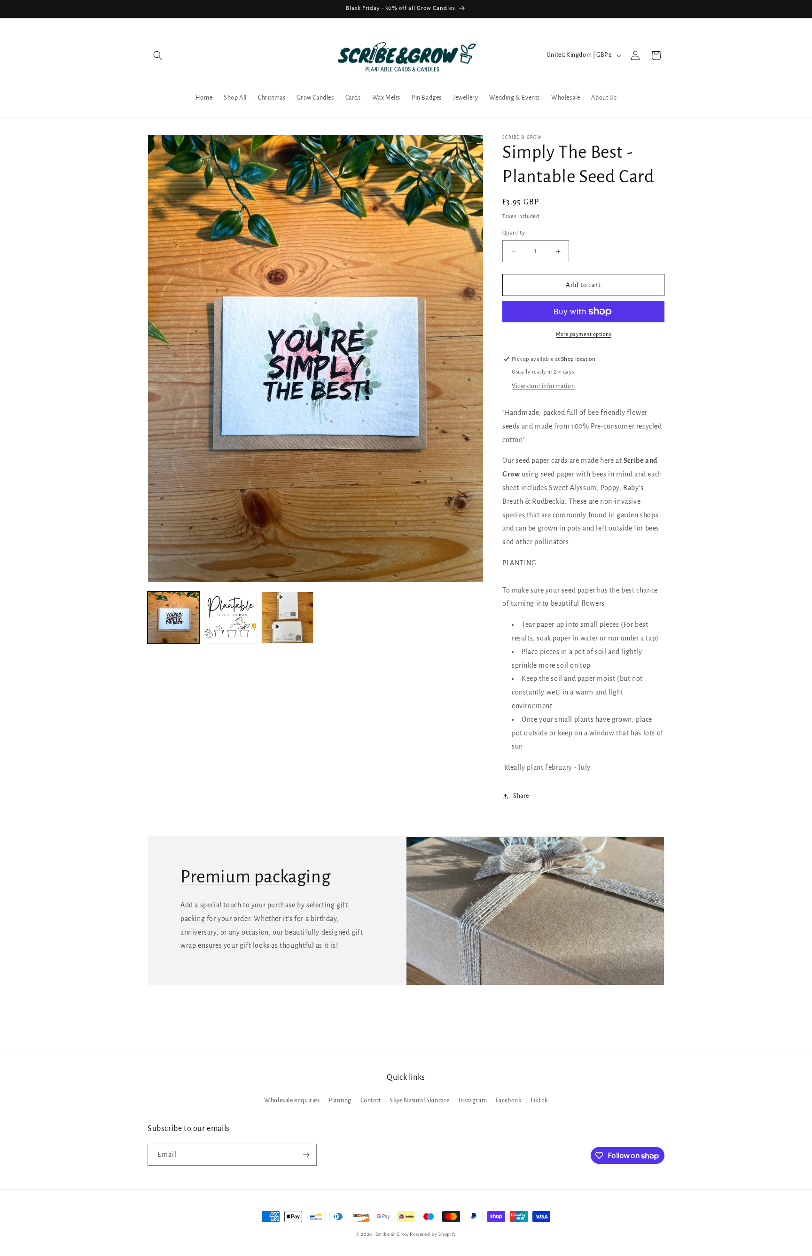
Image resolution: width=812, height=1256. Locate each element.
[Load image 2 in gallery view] (230, 618)
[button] (158, 55)
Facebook (509, 1101)
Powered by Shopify (433, 1234)
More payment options (583, 334)
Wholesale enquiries (292, 1101)
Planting (339, 1101)
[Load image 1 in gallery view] (174, 618)
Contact (370, 1101)
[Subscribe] (306, 1155)
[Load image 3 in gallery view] (287, 618)
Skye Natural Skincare (420, 1101)
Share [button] (521, 796)
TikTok (539, 1101)
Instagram (473, 1101)
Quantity (513, 233)
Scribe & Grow (392, 1234)
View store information (543, 386)
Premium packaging (255, 876)
